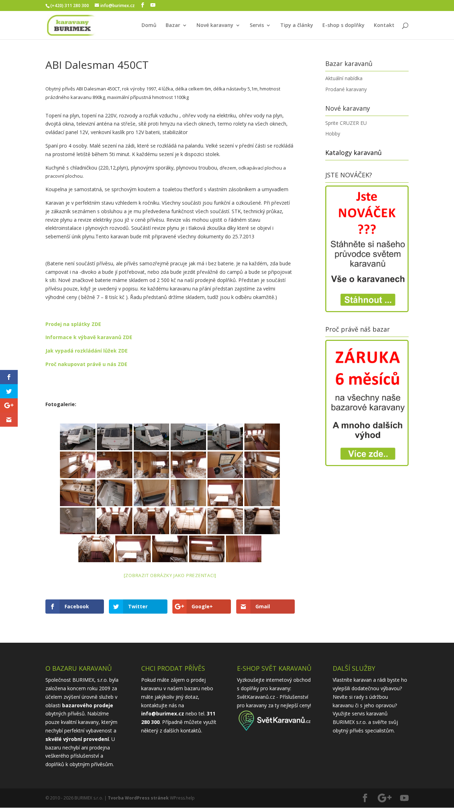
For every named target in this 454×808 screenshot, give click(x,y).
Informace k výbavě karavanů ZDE (88, 337)
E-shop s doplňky (343, 25)
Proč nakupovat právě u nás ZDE (86, 364)
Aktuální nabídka (343, 78)
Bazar (173, 25)
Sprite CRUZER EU (346, 123)
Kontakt (384, 25)
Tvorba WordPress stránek (138, 798)
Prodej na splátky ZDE (73, 324)
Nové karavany (214, 25)
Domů (149, 25)
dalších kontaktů (182, 730)
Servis (257, 25)
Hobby (332, 133)
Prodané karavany (346, 89)
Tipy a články (296, 25)
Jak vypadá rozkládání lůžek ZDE (86, 350)
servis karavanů (370, 713)
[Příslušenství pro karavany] (275, 730)
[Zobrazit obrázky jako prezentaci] (170, 575)
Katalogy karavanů (353, 152)
